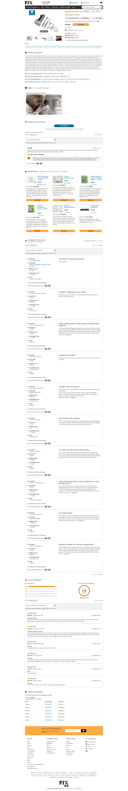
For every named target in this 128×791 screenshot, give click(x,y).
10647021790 (48, 707)
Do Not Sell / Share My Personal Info (35, 764)
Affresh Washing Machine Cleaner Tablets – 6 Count (96, 178)
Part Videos (40, 46)
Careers (29, 762)
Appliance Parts (83, 775)
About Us (29, 745)
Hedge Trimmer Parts (62, 777)
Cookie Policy (30, 752)
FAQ (42, 7)
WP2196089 (37, 518)
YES (37, 163)
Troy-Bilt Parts (64, 774)
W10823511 (38, 264)
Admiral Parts (33, 772)
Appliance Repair (50, 741)
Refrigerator (50, 751)
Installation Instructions (72, 46)
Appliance (68, 741)
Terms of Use (30, 754)
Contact (47, 7)
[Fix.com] (29, 2)
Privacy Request (30, 766)
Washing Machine (51, 752)
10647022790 (48, 714)
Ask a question (64, 126)
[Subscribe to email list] (83, 730)
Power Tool (68, 745)
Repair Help (55, 7)
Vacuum (68, 749)
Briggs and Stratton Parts (49, 772)
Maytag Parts (38, 774)
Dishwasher (49, 743)
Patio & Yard (69, 754)
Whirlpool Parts (72, 774)
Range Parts (68, 775)
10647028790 (48, 720)
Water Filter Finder (65, 7)
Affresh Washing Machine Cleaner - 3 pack (42, 178)
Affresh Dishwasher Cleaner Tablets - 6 (42, 208)
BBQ (67, 747)
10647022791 (48, 717)
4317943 (48, 264)
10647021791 (48, 710)
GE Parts (71, 772)
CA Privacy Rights (31, 751)
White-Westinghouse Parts (82, 774)
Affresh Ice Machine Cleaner (69, 206)
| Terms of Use (68, 788)
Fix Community (90, 739)
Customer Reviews (84, 46)
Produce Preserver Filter (69, 177)
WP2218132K (32, 392)
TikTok (89, 746)
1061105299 (48, 704)
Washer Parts (34, 775)
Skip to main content (64, 11)
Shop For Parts (71, 739)
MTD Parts (45, 774)
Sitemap (29, 758)
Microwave (49, 747)
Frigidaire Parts (65, 772)
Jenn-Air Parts (85, 772)
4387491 (43, 264)
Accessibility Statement (32, 768)
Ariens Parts (40, 772)
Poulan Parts (57, 774)
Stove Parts (55, 775)
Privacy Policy (30, 749)
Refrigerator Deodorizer (95, 206)
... (72, 82)
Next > (101, 245)
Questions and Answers (50, 46)
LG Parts (32, 774)
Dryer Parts (49, 775)
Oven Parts (62, 775)
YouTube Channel (91, 742)
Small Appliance (70, 752)
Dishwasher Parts (92, 774)
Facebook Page (90, 744)
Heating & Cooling (70, 751)
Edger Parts (70, 777)
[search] (101, 7)
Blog (73, 7)
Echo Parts (58, 772)
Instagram (89, 748)
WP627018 (32, 264)
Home (28, 741)
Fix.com (29, 739)
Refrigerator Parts (42, 775)
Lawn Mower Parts (92, 775)
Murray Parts (51, 774)
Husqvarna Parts (77, 772)
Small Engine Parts (53, 777)
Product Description (30, 46)
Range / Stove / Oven (51, 749)
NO (41, 163)
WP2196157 (32, 266)
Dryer (48, 745)
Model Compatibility (96, 46)
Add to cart (81, 24)
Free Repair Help (52, 739)
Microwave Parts (75, 775)
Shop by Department (32, 7)
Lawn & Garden (69, 743)
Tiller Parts (77, 777)
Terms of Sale (30, 756)
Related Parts (61, 46)
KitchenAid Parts (93, 772)
